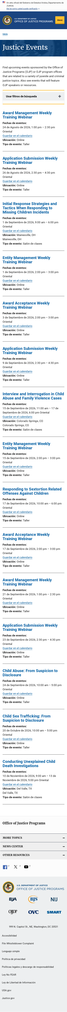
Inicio (5, 34)
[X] (16, 868)
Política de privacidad (13, 959)
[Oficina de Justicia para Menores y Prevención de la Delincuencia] (13, 915)
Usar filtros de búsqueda (21, 96)
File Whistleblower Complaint (18, 943)
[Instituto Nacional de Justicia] (54, 901)
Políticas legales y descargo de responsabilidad (28, 966)
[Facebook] (6, 868)
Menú (59, 20)
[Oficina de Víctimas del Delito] (33, 914)
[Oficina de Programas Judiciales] (7, 20)
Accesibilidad (9, 935)
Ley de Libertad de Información (18, 982)
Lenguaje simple (11, 951)
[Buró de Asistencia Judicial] (13, 901)
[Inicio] (33, 20)
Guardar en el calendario (17, 135)
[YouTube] (27, 868)
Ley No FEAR (9, 974)
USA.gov (6, 990)
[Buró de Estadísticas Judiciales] (33, 903)
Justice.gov (8, 998)
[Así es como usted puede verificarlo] (33, 5)
